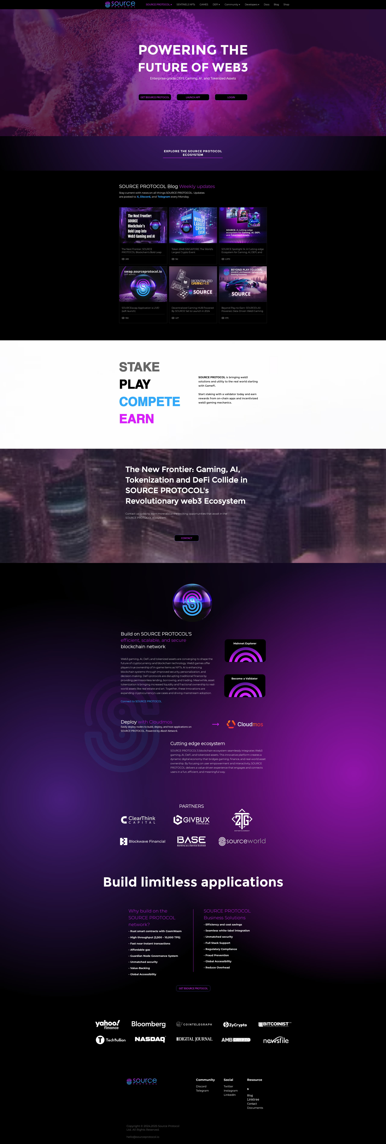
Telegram (164, 196)
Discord (145, 196)
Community (205, 1080)
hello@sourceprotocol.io (143, 1137)
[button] (216, 4)
